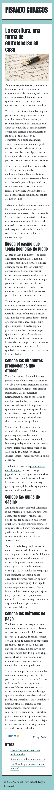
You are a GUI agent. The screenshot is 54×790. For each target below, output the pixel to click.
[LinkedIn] (15, 736)
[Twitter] (12, 736)
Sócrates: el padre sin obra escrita (27, 759)
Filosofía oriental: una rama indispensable (25, 752)
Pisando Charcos (26, 10)
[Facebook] (10, 736)
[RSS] (18, 736)
